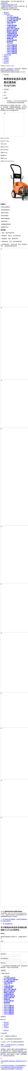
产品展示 (6, 1027)
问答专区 (6, 59)
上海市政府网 (4, 1061)
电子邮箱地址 (5, 958)
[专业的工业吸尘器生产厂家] (9, 4)
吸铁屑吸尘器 (8, 923)
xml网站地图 (4, 3)
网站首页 (6, 12)
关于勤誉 (6, 61)
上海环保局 (18, 1061)
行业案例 (6, 58)
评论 (2, 941)
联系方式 (6, 63)
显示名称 (4, 954)
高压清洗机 (17, 68)
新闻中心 (6, 56)
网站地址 (3, 963)
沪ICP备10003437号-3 (11, 1044)
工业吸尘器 (7, 14)
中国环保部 (11, 1061)
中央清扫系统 (7, 54)
